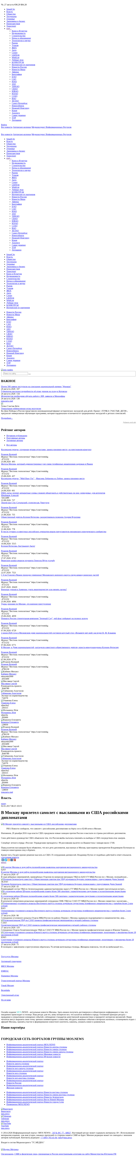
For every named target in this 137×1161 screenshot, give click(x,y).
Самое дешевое (19, 115)
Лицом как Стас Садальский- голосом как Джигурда (25, 502)
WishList (15, 57)
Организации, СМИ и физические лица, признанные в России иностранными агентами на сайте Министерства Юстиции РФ (58, 1154)
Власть (9, 11)
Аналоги (16, 113)
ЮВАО (15, 91)
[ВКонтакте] (3, 860)
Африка (15, 72)
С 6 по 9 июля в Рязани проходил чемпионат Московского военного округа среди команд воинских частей (50, 575)
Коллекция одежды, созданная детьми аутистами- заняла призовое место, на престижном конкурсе (46, 449)
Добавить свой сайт (129, 422)
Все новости (6, 127)
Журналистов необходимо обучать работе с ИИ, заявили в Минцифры (33, 396)
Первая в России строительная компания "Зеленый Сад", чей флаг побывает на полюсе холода (44, 618)
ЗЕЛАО (15, 101)
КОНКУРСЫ (18, 62)
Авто (14, 50)
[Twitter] (6, 860)
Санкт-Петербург (20, 103)
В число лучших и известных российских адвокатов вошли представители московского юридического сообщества (53, 531)
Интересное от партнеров (23, 65)
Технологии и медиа (21, 40)
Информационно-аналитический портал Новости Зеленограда (35, 1097)
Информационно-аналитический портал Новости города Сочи (35, 1102)
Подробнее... (7, 418)
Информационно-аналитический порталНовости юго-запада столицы (24, 1067)
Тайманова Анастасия (11, 693)
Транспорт (11, 26)
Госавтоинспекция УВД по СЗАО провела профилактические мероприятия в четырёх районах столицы (48, 925)
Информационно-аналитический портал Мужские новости (33, 1057)
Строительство (18, 36)
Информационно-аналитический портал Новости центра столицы (36, 1047)
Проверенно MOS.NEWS (18, 1104)
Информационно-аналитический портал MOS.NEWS (30, 1044)
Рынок (15, 43)
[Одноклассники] (8, 860)
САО (14, 79)
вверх (3, 862)
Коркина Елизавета (10, 722)
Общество (11, 14)
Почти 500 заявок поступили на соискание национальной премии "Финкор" (36, 386)
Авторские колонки (22, 127)
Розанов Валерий (9, 454)
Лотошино (16, 120)
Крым (14, 110)
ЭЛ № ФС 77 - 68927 (61, 1133)
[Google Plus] (14, 860)
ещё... (9, 28)
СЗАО (14, 96)
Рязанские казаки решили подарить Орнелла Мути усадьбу (28, 560)
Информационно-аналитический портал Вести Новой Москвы (35, 1099)
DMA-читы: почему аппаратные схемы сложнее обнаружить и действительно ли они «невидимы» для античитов (53, 493)
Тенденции (11, 16)
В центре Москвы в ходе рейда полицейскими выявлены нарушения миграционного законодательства (48, 872)
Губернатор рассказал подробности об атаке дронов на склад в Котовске (34, 391)
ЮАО (14, 81)
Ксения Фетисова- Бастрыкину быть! (18, 546)
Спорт (15, 52)
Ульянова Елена (8, 703)
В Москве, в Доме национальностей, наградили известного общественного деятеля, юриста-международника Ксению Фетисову (60, 647)
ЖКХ (14, 48)
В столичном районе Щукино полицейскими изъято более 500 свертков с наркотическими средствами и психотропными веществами (62, 896)
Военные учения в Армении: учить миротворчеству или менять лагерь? (34, 589)
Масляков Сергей (9, 683)
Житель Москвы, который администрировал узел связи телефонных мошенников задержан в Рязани (47, 464)
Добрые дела (17, 60)
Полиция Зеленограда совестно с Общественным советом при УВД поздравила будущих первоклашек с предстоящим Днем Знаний (61, 884)
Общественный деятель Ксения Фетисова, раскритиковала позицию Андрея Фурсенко (40, 517)
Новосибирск (18, 106)
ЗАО (14, 84)
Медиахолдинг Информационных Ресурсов (51, 127)
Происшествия (13, 24)
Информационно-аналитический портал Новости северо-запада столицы (39, 1052)
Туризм (15, 45)
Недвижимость (19, 33)
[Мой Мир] (11, 860)
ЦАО (14, 77)
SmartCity (10, 9)
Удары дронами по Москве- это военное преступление (26, 604)
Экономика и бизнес (15, 21)
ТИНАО (15, 86)
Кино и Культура (19, 31)
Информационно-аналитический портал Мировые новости (33, 1054)
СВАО (15, 89)
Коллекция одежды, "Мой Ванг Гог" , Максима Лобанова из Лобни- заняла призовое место (43, 478)
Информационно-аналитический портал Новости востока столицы (37, 1092)
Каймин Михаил (8, 674)
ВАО (14, 98)
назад (3, 803)
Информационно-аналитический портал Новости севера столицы (36, 1049)
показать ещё (7, 401)
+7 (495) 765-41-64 (48, 1137)
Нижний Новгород (20, 108)
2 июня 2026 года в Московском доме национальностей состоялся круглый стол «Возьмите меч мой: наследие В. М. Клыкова (58, 633)
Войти (4, 125)
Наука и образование (21, 38)
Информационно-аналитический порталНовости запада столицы (24, 1062)
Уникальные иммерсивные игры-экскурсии (21, 408)
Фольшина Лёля (8, 712)
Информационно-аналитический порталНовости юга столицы (24, 1072)
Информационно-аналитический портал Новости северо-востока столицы (40, 1095)
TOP (14, 118)
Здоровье (10, 19)
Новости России (19, 67)
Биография (17, 74)
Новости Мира (18, 69)
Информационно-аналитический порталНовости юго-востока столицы (24, 1077)
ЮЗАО (15, 93)
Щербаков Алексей (10, 495)
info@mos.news (65, 1137)
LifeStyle (16, 55)
